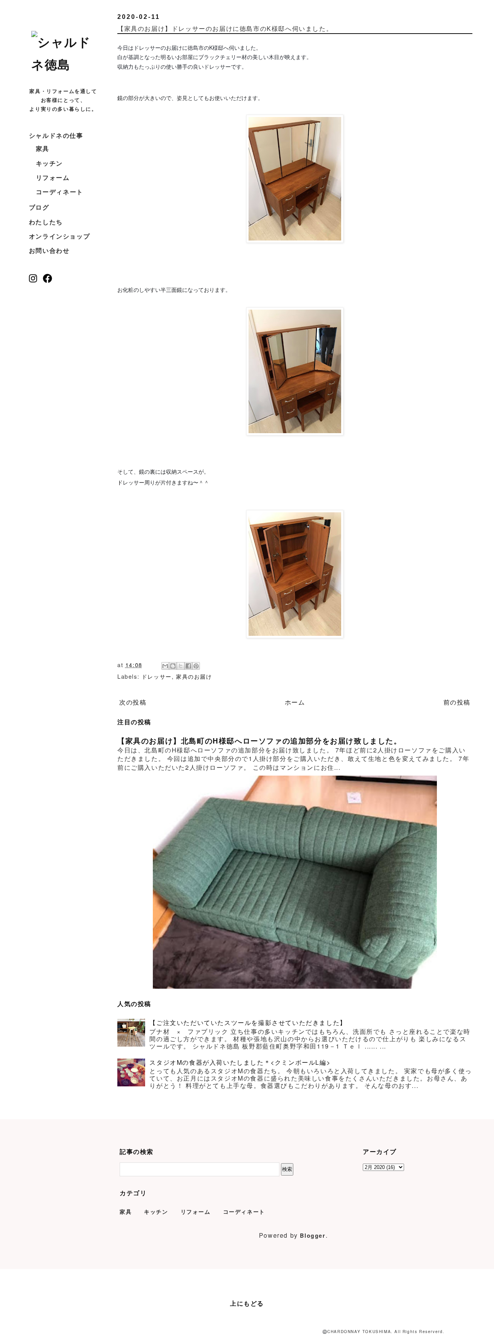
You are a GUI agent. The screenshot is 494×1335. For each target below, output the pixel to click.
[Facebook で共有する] (188, 666)
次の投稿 (132, 702)
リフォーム (53, 177)
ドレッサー (157, 676)
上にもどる (247, 1303)
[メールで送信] (165, 666)
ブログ (39, 207)
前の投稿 (456, 702)
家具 (42, 148)
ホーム (295, 702)
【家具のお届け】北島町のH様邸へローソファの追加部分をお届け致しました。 (259, 740)
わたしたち (46, 221)
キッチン (49, 163)
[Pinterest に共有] (196, 666)
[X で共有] (180, 666)
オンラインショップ (59, 236)
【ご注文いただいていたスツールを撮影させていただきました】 (247, 1022)
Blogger (312, 1235)
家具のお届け (194, 676)
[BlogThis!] (173, 666)
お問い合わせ (49, 250)
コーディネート (59, 191)
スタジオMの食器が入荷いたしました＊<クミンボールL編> (239, 1062)
